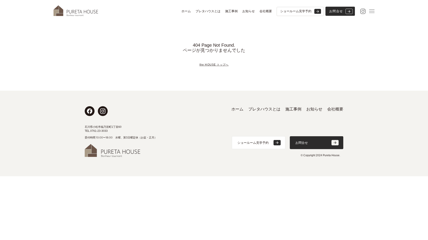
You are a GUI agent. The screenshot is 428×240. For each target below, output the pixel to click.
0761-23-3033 (99, 130)
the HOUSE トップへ (214, 64)
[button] (258, 142)
